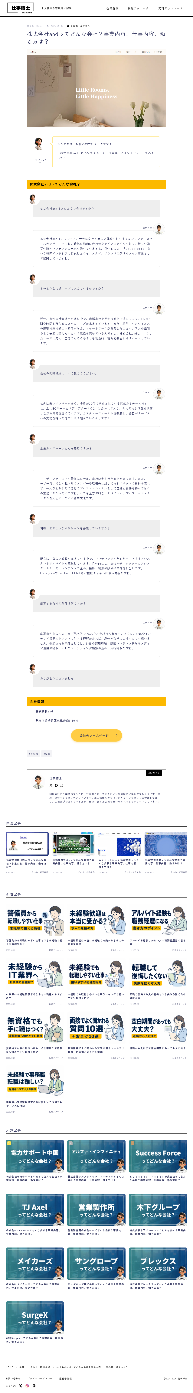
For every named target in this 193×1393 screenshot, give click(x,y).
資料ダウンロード (170, 8)
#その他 (33, 753)
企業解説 (112, 8)
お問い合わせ (13, 1378)
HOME (9, 1367)
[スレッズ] (34, 1386)
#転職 (47, 753)
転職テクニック (138, 8)
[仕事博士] (21, 8)
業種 (21, 1367)
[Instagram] (27, 1386)
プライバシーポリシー (40, 1378)
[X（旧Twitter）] (20, 1386)
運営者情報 (65, 1378)
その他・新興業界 (80, 26)
